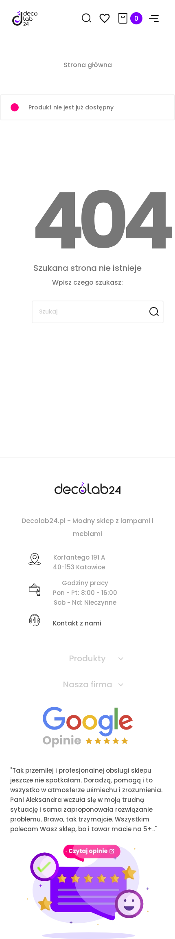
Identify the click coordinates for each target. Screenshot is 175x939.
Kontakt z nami (77, 623)
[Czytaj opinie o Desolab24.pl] (88, 726)
